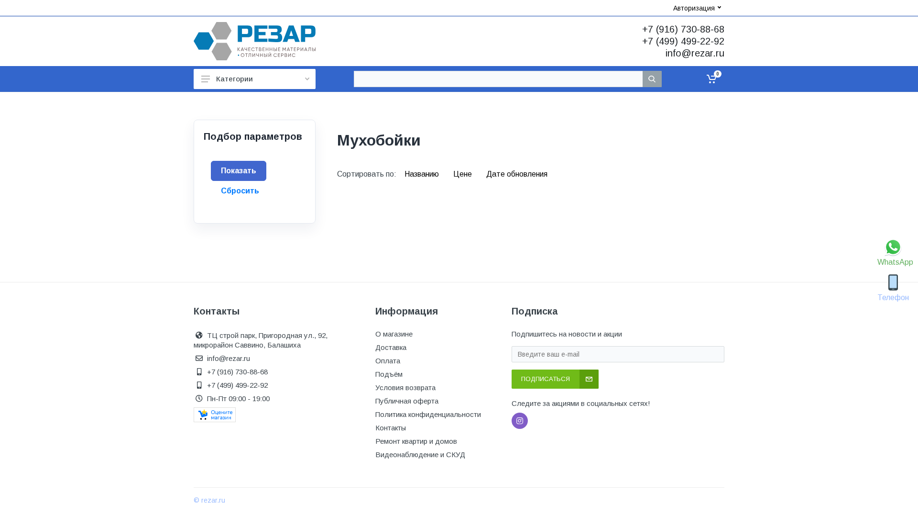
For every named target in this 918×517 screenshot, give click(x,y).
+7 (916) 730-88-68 (683, 29)
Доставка (390, 347)
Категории (234, 79)
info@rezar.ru (695, 53)
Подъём (389, 374)
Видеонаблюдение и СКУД (420, 454)
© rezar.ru (209, 500)
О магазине (394, 334)
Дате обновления (516, 174)
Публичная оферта (406, 401)
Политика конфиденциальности (428, 414)
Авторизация (694, 8)
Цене (463, 174)
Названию (422, 174)
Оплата (387, 361)
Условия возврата (405, 387)
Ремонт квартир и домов (416, 441)
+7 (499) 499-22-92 (683, 41)
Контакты (390, 428)
